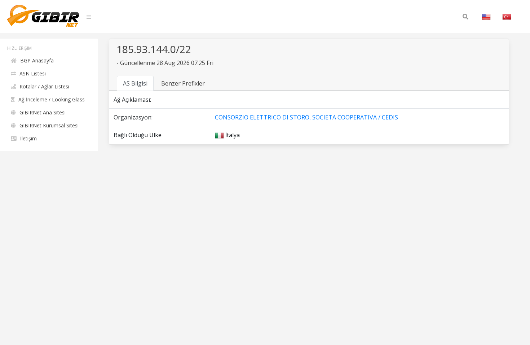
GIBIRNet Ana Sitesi (42, 112)
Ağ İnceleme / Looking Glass (51, 99)
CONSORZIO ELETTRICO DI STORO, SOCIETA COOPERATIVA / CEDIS (306, 117)
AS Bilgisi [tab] (135, 83)
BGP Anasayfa (37, 60)
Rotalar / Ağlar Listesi (44, 86)
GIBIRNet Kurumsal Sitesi (49, 125)
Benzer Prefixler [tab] (183, 83)
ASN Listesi (32, 73)
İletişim (28, 138)
